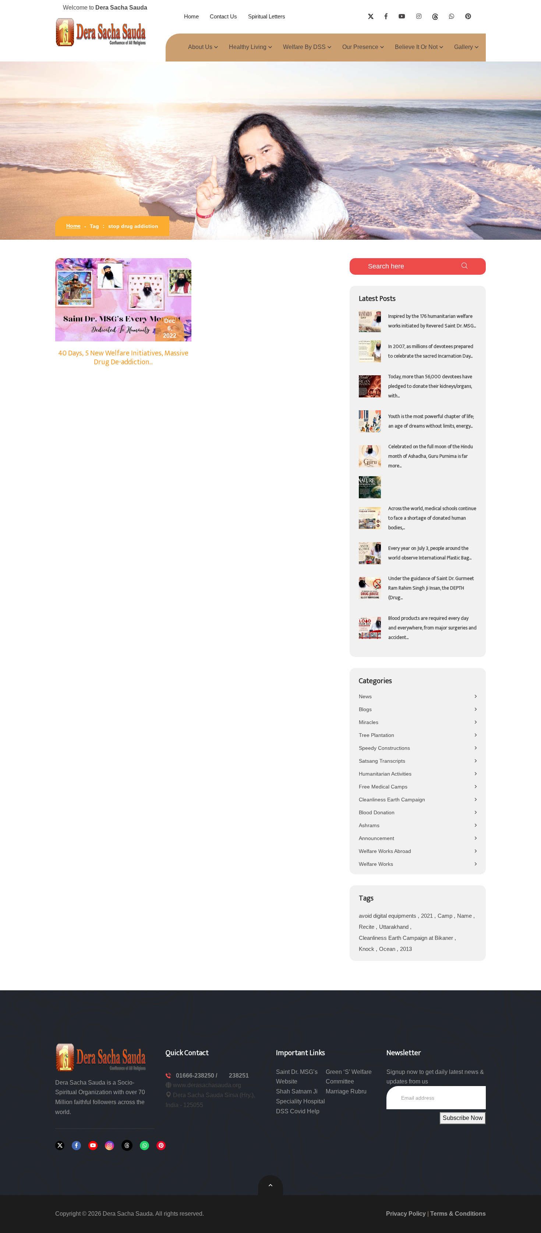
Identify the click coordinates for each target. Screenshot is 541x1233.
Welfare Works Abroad (385, 851)
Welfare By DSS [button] (304, 47)
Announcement (376, 838)
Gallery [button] (463, 47)
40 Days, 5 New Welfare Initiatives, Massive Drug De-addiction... (123, 357)
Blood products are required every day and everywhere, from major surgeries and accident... (432, 628)
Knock (367, 949)
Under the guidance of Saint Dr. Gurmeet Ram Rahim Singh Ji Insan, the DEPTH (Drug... (431, 588)
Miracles (368, 722)
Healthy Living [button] (247, 47)
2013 (406, 949)
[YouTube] (93, 1145)
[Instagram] (109, 1145)
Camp (446, 916)
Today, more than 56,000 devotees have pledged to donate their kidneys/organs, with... (430, 386)
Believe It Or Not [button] (416, 47)
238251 (239, 1075)
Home (191, 16)
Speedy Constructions (384, 748)
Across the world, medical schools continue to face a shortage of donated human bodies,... (432, 518)
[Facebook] (76, 1145)
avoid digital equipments (388, 916)
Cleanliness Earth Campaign (392, 799)
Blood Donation (377, 812)
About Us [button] (200, 47)
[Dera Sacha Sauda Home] (101, 32)
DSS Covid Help (297, 1111)
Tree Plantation (376, 735)
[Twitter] (59, 1145)
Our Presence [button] (360, 47)
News (365, 696)
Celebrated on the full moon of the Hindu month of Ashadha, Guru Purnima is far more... (430, 456)
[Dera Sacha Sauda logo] (101, 1057)
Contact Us (223, 16)
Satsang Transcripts (382, 761)
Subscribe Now (463, 1118)
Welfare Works (376, 864)
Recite (367, 927)
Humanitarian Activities (385, 774)
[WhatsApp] (144, 1145)
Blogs (365, 709)
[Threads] (126, 1145)
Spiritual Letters (266, 16)
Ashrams (369, 825)
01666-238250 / (197, 1075)
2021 (427, 916)
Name (465, 916)
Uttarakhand (394, 927)
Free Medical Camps (383, 787)
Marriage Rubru (346, 1091)
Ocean (388, 949)
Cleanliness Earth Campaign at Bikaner (407, 938)
